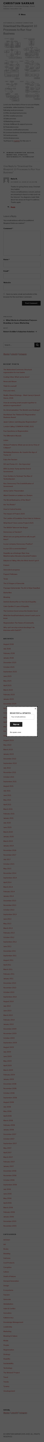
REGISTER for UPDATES (20, 713)
